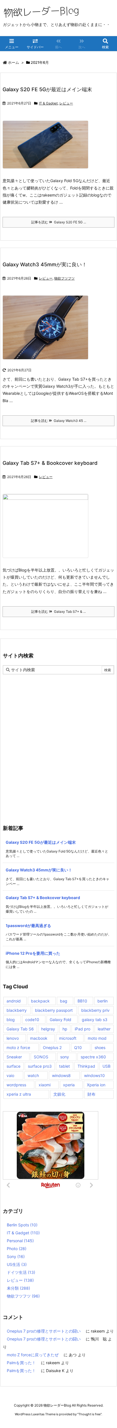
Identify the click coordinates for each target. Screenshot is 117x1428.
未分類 (18, 1288)
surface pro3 (40, 1066)
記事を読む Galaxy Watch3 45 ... (58, 420)
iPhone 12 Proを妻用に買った (33, 953)
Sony (16, 1256)
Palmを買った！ (21, 1362)
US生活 (17, 1264)
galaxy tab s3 (94, 1019)
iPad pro (82, 1028)
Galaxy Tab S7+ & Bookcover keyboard (50, 463)
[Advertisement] (58, 735)
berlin (102, 1000)
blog (11, 1019)
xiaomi (45, 1084)
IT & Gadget (48, 103)
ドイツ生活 (21, 1272)
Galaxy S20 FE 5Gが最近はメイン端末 (47, 89)
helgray (48, 1028)
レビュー (66, 103)
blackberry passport (54, 1010)
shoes (100, 1047)
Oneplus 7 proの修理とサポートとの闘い (44, 1331)
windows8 (61, 1075)
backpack (40, 1000)
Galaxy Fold (60, 1019)
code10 (32, 1019)
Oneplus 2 (52, 1047)
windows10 (94, 1075)
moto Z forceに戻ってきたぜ (32, 1354)
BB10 (82, 1000)
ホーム (13, 62)
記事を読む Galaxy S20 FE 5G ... (58, 222)
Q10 (78, 1047)
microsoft (67, 1038)
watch (33, 1075)
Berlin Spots (22, 1224)
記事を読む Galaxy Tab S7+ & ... (58, 611)
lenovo (13, 1038)
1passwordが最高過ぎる (28, 925)
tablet (64, 1066)
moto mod (97, 1038)
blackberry (17, 1010)
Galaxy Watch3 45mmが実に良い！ (45, 264)
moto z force (18, 1047)
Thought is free (89, 1414)
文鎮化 (59, 1094)
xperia (69, 1084)
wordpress (16, 1084)
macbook (38, 1038)
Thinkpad (86, 1066)
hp (64, 1028)
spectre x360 (93, 1056)
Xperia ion (96, 1084)
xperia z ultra (19, 1094)
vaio (10, 1075)
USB (106, 1066)
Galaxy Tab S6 (20, 1028)
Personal (20, 1240)
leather (104, 1028)
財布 (91, 1094)
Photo (16, 1248)
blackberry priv (95, 1010)
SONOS (41, 1056)
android (14, 1000)
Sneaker (14, 1056)
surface (13, 1066)
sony (64, 1056)
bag (63, 1000)
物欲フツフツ (64, 278)
